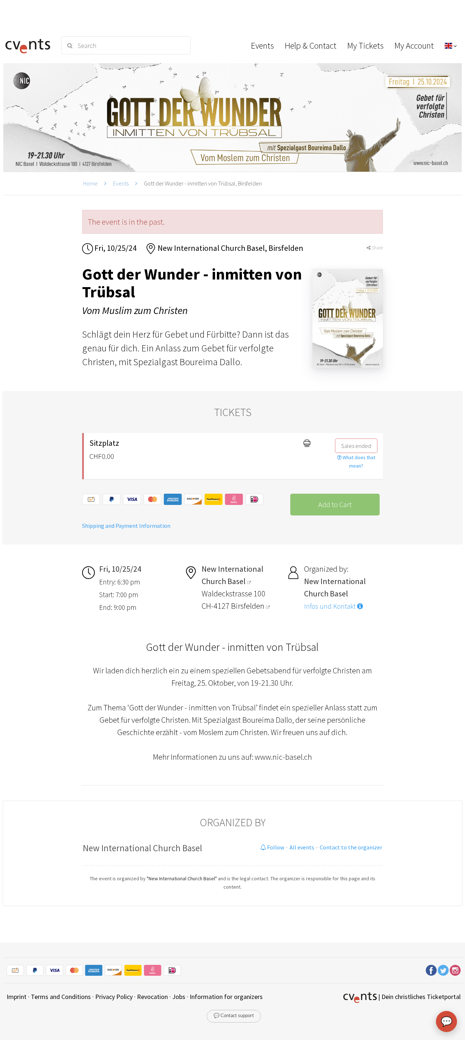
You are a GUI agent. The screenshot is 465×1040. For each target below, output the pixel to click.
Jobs (178, 996)
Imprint (17, 996)
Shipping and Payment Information (126, 525)
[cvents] (28, 45)
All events (302, 847)
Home (90, 183)
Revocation (152, 996)
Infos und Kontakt (330, 606)
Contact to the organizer (351, 847)
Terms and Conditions (61, 996)
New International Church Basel (142, 848)
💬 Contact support (234, 1016)
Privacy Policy (114, 996)
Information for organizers (226, 996)
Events (121, 183)
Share (377, 248)
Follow (275, 847)
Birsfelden (248, 606)
